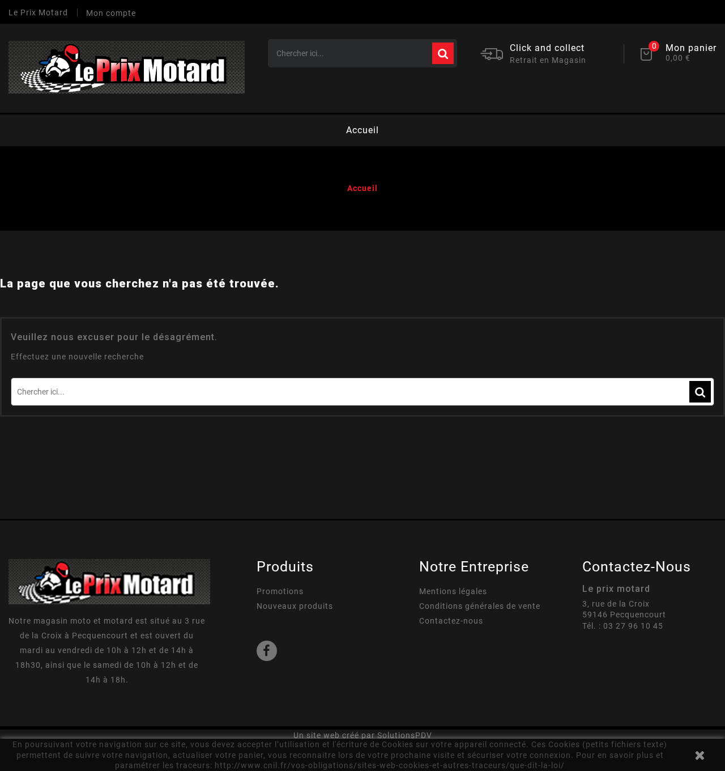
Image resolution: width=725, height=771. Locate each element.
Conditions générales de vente (479, 606)
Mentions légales (453, 591)
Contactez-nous (451, 620)
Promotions (280, 591)
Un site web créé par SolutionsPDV (362, 735)
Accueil (362, 130)
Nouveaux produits (295, 606)
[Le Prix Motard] (109, 581)
